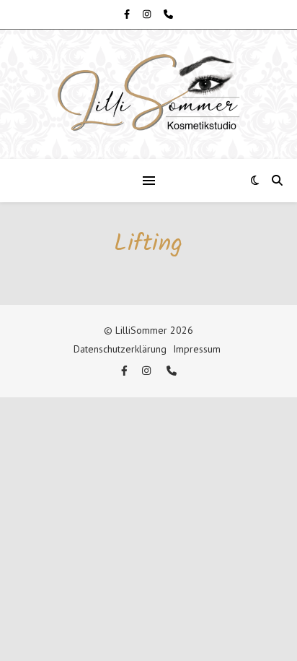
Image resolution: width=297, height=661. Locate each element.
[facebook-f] (128, 14)
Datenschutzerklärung (120, 348)
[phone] (168, 14)
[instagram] (148, 14)
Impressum (197, 348)
